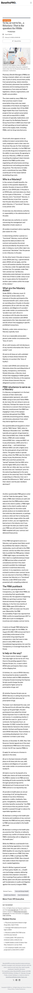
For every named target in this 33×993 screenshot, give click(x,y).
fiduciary (13, 156)
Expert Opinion (6, 20)
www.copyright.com (13, 910)
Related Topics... (8, 891)
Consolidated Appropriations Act (14, 644)
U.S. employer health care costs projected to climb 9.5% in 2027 (14, 949)
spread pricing (11, 82)
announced (22, 632)
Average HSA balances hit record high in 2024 (15, 929)
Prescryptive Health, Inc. (12, 870)
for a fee (13, 231)
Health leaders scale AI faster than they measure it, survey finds (15, 944)
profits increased (13, 616)
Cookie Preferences (20, 989)
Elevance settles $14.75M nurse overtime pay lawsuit (14, 934)
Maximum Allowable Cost (12, 431)
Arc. (11, 987)
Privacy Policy (11, 989)
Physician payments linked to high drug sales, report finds (15, 924)
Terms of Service (27, 987)
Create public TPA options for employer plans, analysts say (14, 939)
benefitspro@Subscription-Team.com (16, 977)
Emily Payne (12, 31)
